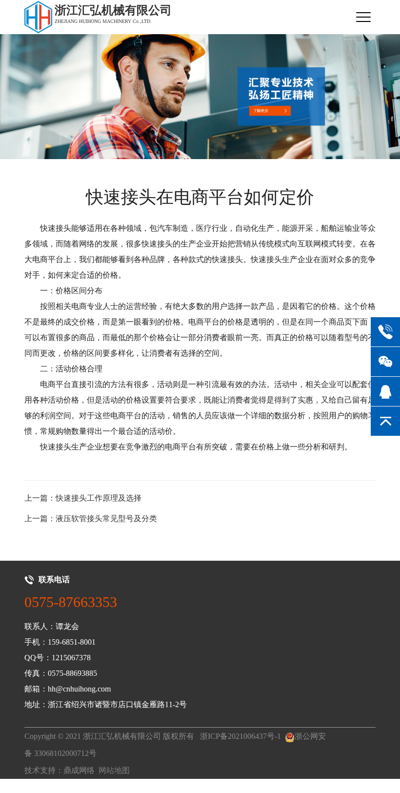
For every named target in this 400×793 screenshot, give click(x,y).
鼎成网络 (79, 770)
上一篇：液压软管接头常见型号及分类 (90, 518)
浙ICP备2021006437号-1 (240, 736)
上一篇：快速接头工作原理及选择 (82, 498)
